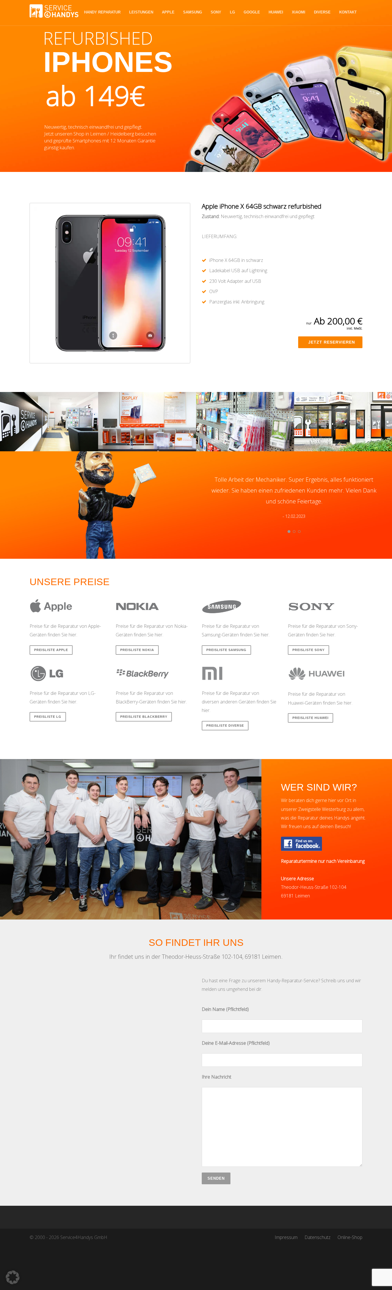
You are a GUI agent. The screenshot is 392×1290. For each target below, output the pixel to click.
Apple (168, 12)
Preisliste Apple (51, 650)
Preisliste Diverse (225, 725)
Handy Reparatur (102, 12)
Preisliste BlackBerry (143, 716)
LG (232, 12)
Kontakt (348, 12)
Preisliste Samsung (226, 650)
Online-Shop (349, 1237)
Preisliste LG (47, 716)
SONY (216, 12)
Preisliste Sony (308, 650)
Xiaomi (298, 12)
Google (252, 12)
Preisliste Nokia (137, 650)
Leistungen (141, 12)
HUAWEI (276, 12)
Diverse (322, 12)
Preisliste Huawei (310, 718)
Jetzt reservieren (331, 342)
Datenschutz (317, 1237)
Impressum (286, 1237)
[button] (12, 1277)
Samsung (192, 12)
